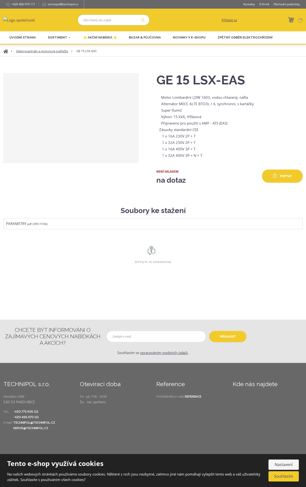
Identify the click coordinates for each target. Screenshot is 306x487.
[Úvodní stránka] (19, 19)
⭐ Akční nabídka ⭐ (100, 37)
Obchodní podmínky (286, 4)
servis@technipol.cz (30, 428)
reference (193, 396)
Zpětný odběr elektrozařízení (245, 37)
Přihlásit (228, 336)
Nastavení (284, 464)
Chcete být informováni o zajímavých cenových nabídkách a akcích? (52, 336)
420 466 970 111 (27, 417)
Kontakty (249, 4)
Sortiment (58, 37)
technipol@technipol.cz (34, 422)
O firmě (264, 4)
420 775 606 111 (26, 411)
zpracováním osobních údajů (164, 352)
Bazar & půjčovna (145, 37)
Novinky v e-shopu (189, 37)
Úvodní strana (22, 37)
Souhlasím (283, 476)
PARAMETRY (16, 223)
